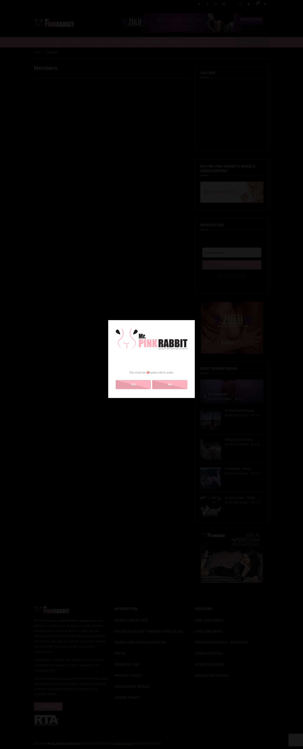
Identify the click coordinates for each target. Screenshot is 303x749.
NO (170, 384)
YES (133, 384)
